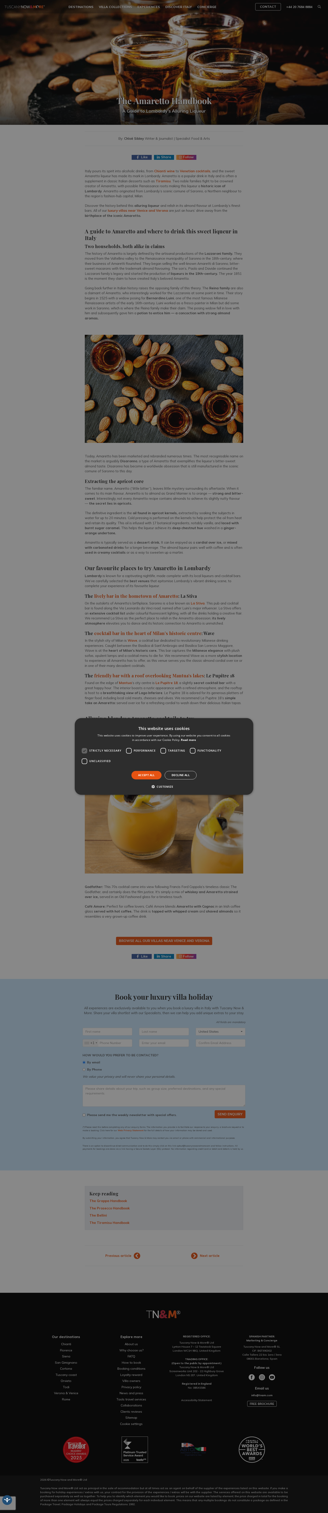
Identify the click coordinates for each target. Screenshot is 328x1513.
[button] (164, 786)
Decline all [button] (181, 775)
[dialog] (164, 756)
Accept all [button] (146, 775)
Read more (188, 740)
